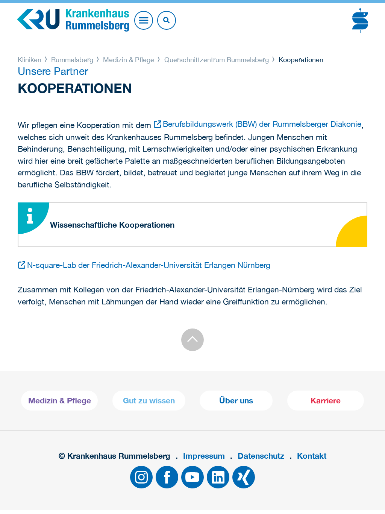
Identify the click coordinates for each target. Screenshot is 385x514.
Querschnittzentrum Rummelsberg (216, 60)
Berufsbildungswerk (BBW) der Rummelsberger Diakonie (262, 123)
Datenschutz (261, 456)
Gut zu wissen (149, 400)
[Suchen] (166, 20)
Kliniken (30, 60)
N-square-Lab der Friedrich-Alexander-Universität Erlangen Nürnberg (148, 264)
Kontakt (311, 456)
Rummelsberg (72, 60)
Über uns (236, 400)
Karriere (326, 400)
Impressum (204, 456)
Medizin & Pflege (128, 60)
